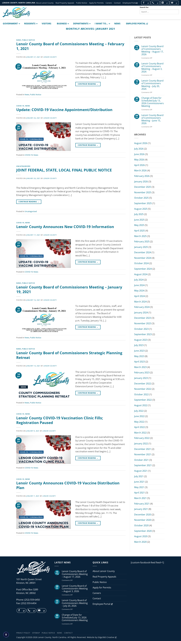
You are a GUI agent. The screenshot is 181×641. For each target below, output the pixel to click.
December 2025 (142, 186)
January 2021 (141, 509)
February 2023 (141, 372)
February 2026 (141, 176)
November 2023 (142, 323)
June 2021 (139, 481)
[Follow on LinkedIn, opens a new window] (164, 3)
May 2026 (139, 159)
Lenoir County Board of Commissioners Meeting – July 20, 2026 (152, 84)
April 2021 (139, 492)
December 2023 (142, 317)
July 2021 (139, 476)
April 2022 (139, 427)
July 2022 (139, 410)
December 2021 (142, 449)
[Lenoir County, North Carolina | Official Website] (16, 13)
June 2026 (139, 154)
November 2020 (142, 519)
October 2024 (141, 263)
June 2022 (139, 416)
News (18, 40)
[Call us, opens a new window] (155, 3)
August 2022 (140, 405)
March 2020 (140, 541)
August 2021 (140, 470)
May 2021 (139, 487)
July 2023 (139, 345)
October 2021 (141, 459)
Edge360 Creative (106, 637)
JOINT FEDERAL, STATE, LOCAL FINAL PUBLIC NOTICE (64, 170)
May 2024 (139, 290)
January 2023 (141, 378)
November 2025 (142, 192)
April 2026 (139, 165)
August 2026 (140, 143)
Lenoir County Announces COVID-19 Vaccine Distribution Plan (67, 485)
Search (145, 16)
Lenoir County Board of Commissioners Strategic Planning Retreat (69, 355)
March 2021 (140, 498)
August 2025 (140, 208)
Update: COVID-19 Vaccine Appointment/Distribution (64, 109)
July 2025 (139, 214)
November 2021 (142, 454)
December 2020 (142, 514)
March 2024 (140, 301)
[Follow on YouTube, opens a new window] (174, 3)
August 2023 (140, 339)
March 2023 (140, 367)
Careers (109, 3)
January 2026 (141, 181)
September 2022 (143, 399)
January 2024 (141, 312)
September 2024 (143, 268)
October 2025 (141, 197)
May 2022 (139, 421)
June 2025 (139, 219)
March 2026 (140, 170)
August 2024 (140, 274)
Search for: (144, 7)
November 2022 (142, 388)
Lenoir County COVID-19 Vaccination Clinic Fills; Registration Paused (59, 420)
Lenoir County (50, 57)
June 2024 (139, 285)
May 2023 (139, 356)
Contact (117, 3)
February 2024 (141, 307)
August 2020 (140, 536)
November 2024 (142, 257)
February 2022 (141, 438)
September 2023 (143, 334)
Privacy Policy (23, 633)
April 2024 (139, 296)
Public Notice (81, 3)
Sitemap (36, 633)
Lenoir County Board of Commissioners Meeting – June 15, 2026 (152, 119)
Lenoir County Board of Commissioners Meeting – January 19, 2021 (69, 289)
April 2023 (139, 361)
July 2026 (139, 148)
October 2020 (141, 525)
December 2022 (142, 383)
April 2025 (139, 230)
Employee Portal (129, 3)
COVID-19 (20, 106)
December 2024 (142, 252)
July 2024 (139, 279)
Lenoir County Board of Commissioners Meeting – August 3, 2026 (152, 67)
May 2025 (139, 225)
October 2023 (141, 328)
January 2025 (141, 247)
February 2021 (141, 503)
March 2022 (140, 432)
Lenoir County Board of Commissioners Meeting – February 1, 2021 (70, 46)
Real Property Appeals (65, 3)
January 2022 (141, 443)
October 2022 (141, 394)
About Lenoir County (45, 3)
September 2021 (143, 465)
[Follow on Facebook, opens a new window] (145, 3)
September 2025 (143, 203)
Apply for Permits (96, 3)
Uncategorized (23, 166)
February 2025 (141, 241)
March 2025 (140, 236)
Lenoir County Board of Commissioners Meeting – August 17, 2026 (152, 50)
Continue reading (88, 84)
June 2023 (139, 350)
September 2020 (143, 530)
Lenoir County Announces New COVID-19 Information (65, 226)
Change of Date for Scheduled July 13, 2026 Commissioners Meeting (152, 102)
